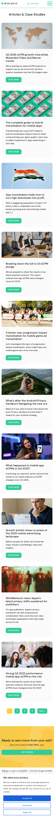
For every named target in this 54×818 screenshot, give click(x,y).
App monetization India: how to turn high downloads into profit (25, 196)
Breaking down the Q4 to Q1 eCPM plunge (27, 265)
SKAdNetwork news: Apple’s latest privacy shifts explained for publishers (26, 601)
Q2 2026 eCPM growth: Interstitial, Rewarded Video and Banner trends (27, 58)
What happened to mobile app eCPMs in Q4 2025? (25, 467)
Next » (42, 711)
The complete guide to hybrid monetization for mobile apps (24, 124)
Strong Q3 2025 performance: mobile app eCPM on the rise (24, 675)
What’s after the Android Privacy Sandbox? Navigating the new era (26, 402)
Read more (13, 79)
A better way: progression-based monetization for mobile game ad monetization (26, 336)
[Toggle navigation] (49, 4)
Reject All (27, 812)
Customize (27, 805)
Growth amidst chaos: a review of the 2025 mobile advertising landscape (26, 533)
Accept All (27, 798)
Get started (33, 3)
